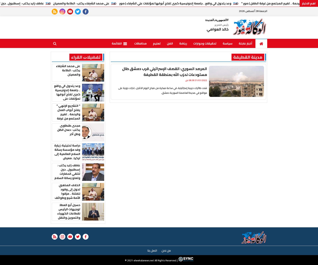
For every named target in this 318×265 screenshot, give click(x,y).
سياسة (227, 43)
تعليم (157, 43)
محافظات (140, 43)
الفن (170, 43)
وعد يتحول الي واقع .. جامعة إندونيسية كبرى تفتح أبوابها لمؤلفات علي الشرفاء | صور (175, 3)
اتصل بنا (152, 250)
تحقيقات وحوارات (204, 43)
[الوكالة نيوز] (249, 27)
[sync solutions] (185, 260)
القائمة (117, 43)
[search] (55, 43)
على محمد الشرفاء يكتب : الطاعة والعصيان (81, 3)
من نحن (166, 250)
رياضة (183, 43)
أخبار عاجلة (245, 43)
